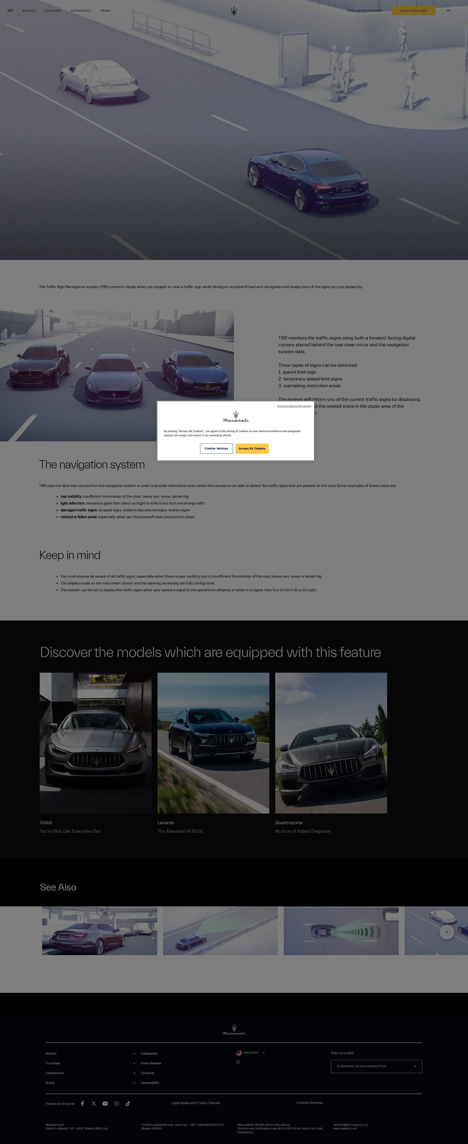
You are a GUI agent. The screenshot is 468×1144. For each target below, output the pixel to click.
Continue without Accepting (294, 406)
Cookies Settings (216, 448)
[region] (235, 430)
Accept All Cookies (252, 448)
